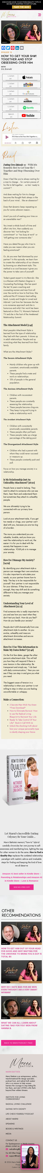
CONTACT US (11, 1140)
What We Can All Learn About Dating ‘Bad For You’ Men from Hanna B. (19, 1025)
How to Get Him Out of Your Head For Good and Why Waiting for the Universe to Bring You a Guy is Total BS (21, 952)
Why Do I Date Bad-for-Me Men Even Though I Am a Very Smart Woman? (19, 990)
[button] (39, 14)
